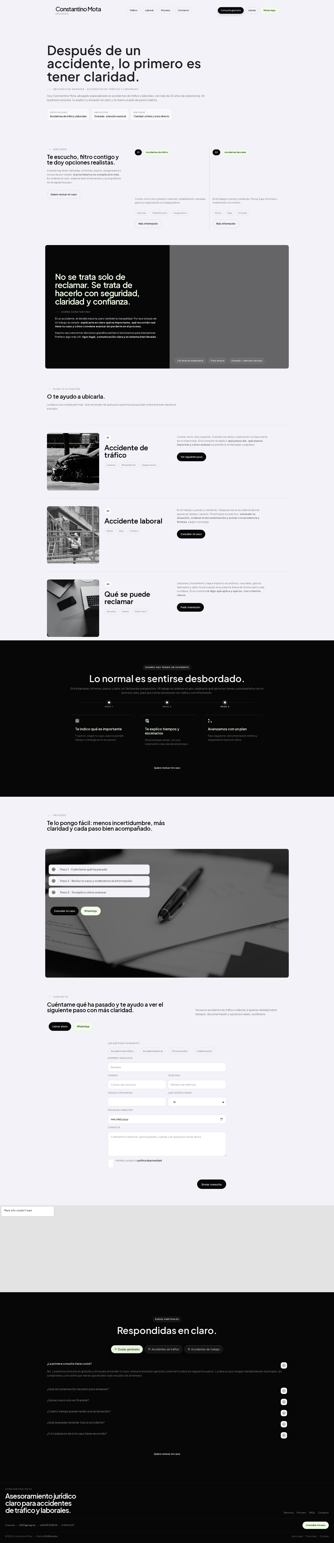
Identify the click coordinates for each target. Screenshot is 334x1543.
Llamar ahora (59, 1026)
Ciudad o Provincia (120, 1093)
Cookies (324, 1536)
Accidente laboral (153, 1051)
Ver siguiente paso (191, 456)
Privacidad (311, 1536)
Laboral (149, 10)
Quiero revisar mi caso (64, 194)
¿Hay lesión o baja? (180, 1093)
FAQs (312, 1513)
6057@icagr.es (27, 1525)
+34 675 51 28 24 (48, 1525)
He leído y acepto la (139, 1160)
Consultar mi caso (191, 534)
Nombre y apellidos (120, 1058)
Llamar (252, 10)
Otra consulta (179, 1051)
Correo (113, 1075)
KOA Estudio (51, 1536)
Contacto (183, 10)
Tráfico (133, 10)
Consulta (114, 1127)
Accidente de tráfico (122, 1051)
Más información (148, 223)
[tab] (127, 1349)
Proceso (165, 10)
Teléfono (174, 1075)
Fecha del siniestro (120, 1110)
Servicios (289, 1513)
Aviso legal (297, 1536)
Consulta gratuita (231, 10)
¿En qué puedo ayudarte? (124, 1043)
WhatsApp (269, 10)
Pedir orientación (190, 607)
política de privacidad (150, 1160)
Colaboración (204, 1051)
